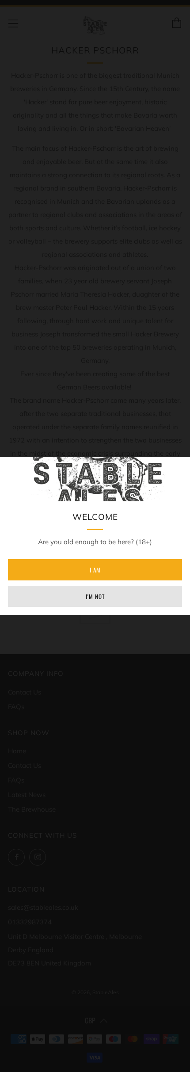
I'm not (95, 596)
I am (95, 569)
